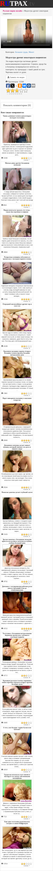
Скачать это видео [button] (16, 77)
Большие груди (21, 52)
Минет (31, 52)
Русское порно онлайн (12, 11)
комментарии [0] (17, 105)
